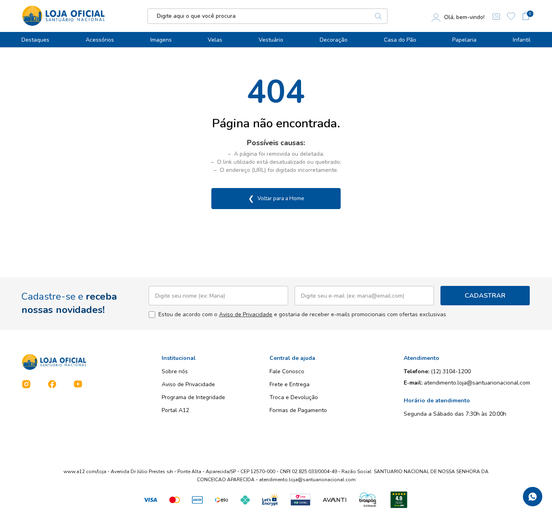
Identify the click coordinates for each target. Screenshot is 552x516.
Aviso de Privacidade (245, 314)
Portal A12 (175, 410)
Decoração (334, 40)
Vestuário (271, 40)
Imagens (161, 40)
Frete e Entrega (290, 384)
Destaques (35, 40)
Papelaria (464, 40)
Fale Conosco (287, 371)
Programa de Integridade (193, 397)
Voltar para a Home (276, 198)
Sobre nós (175, 371)
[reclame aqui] (399, 500)
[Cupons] (496, 16)
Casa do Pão (400, 40)
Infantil (522, 40)
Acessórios (100, 40)
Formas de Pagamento (298, 410)
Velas (215, 40)
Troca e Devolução (294, 397)
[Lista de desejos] (511, 16)
